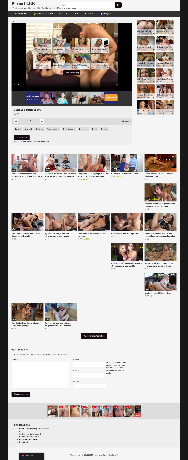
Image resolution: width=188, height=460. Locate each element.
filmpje (40, 129)
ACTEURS (89, 14)
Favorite (22, 137)
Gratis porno (24, 434)
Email (76, 370)
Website (76, 381)
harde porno (70, 129)
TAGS (76, 14)
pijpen (105, 129)
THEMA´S (63, 14)
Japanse (84, 129)
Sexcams (23, 442)
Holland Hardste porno (28, 437)
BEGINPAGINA (21, 14)
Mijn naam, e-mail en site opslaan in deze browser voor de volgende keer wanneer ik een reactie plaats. (116, 367)
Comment (16, 360)
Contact (115, 455)
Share (126, 121)
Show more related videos (94, 336)
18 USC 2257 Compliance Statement (97, 455)
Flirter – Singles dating (28, 429)
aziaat (29, 129)
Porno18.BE (23, 3)
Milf (19, 129)
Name (76, 360)
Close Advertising (72, 73)
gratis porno (54, 129)
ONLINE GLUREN (45, 14)
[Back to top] (179, 452)
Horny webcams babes (28, 439)
